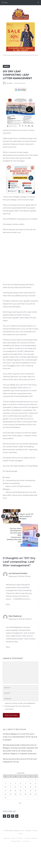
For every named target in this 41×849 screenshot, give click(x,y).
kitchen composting (11, 483)
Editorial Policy (16, 841)
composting (10, 480)
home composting (27, 480)
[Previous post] (3, 516)
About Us (6, 838)
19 (15, 790)
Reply (8, 604)
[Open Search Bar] (38, 2)
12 (15, 787)
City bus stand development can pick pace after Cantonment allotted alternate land (20, 495)
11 (10, 787)
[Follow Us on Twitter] (8, 816)
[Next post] (38, 535)
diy (17, 480)
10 (5, 787)
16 (35, 787)
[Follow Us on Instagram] (12, 816)
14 (25, 787)
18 (10, 790)
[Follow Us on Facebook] (4, 816)
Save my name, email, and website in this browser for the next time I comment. (20, 706)
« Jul (20, 803)
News (6, 66)
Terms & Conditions (31, 838)
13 (20, 787)
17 (5, 790)
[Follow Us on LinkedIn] (16, 816)
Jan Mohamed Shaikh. (18, 573)
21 (25, 790)
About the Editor (17, 838)
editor (10, 83)
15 (30, 787)
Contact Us (26, 841)
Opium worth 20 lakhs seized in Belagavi (26, 516)
